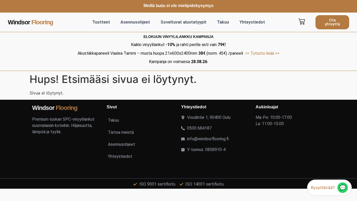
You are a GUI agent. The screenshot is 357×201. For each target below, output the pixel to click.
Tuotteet (101, 22)
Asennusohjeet (135, 22)
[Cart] (301, 21)
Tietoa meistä (121, 132)
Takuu (223, 22)
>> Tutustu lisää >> (262, 53)
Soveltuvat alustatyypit (183, 22)
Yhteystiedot (252, 22)
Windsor (30, 22)
